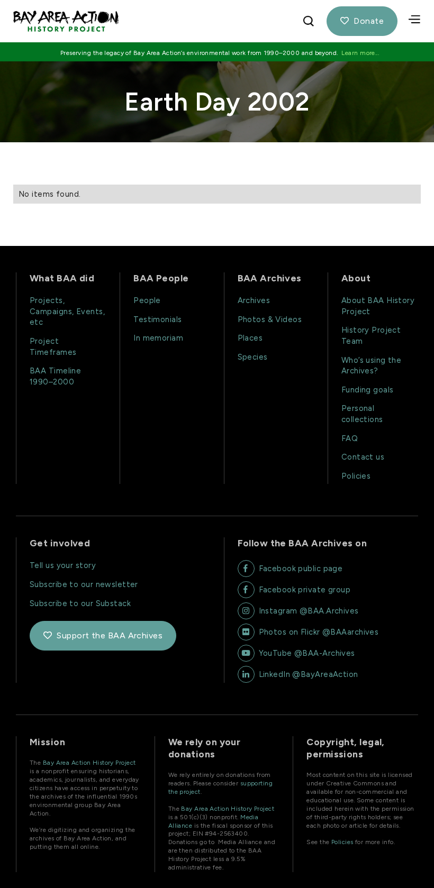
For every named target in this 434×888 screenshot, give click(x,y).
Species (253, 357)
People (147, 300)
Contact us (362, 457)
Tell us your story (63, 565)
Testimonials (157, 319)
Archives (254, 300)
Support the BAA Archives (102, 635)
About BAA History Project (378, 306)
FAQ (349, 438)
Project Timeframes (53, 346)
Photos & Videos (270, 319)
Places (250, 338)
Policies (356, 476)
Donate (362, 21)
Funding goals (367, 390)
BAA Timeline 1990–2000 (55, 376)
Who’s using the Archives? (371, 365)
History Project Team (371, 335)
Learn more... (360, 53)
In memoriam (158, 338)
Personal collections (362, 414)
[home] (146, 21)
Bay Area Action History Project (89, 762)
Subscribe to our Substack (80, 603)
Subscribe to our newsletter (84, 584)
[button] (415, 21)
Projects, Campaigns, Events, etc (67, 311)
